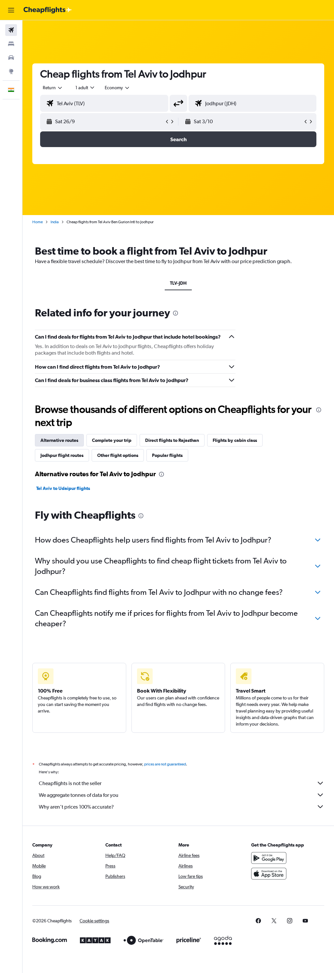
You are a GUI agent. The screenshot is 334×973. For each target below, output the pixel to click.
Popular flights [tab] (167, 455)
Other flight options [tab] (117, 455)
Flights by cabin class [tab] (235, 440)
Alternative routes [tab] (59, 440)
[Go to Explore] (11, 71)
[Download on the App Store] (268, 874)
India (55, 222)
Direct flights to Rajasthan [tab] (172, 440)
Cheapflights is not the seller (70, 783)
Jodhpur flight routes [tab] (62, 455)
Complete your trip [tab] (111, 440)
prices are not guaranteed (165, 764)
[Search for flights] (11, 30)
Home (37, 222)
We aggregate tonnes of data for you (78, 795)
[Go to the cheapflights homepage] (47, 10)
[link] (258, 921)
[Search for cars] (11, 57)
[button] (11, 10)
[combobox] (117, 87)
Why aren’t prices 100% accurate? (76, 807)
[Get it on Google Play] (268, 858)
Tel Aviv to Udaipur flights (63, 488)
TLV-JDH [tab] (178, 283)
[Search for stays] (11, 43)
